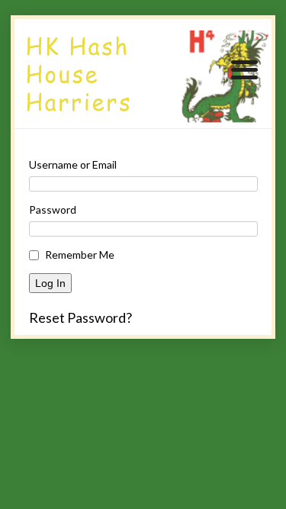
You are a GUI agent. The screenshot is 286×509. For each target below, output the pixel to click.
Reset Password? (80, 317)
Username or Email (73, 164)
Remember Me (79, 254)
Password (52, 209)
